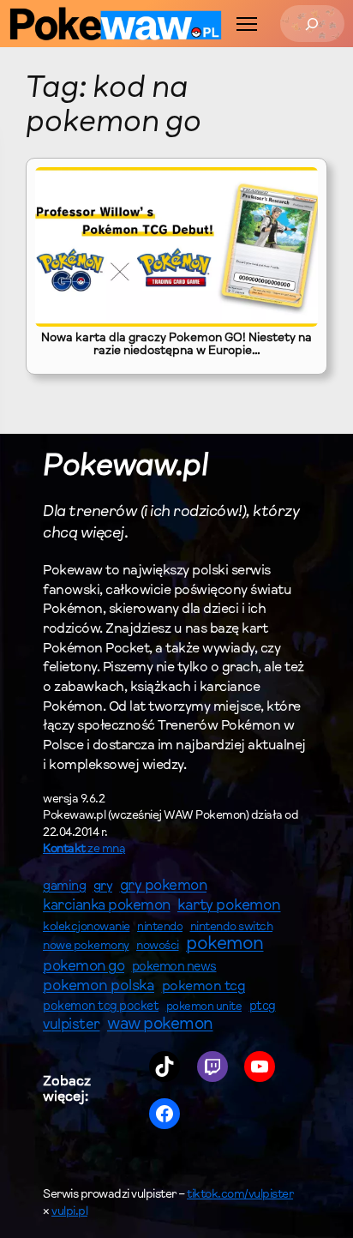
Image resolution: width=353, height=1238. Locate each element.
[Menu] (247, 24)
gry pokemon (163, 886)
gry (103, 886)
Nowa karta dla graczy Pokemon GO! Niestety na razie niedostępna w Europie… (176, 345)
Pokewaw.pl (125, 468)
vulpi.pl (69, 1212)
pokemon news (174, 967)
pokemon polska (98, 987)
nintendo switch (231, 928)
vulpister (71, 1025)
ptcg (262, 1007)
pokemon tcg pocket (101, 1007)
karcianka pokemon (107, 905)
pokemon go (83, 967)
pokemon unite (204, 1007)
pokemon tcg (204, 987)
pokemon (225, 944)
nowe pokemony (86, 947)
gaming (64, 886)
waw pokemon (160, 1025)
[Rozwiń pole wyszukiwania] (312, 23)
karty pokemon (229, 906)
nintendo (159, 927)
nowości (157, 947)
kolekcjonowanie (86, 928)
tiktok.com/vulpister (240, 1195)
